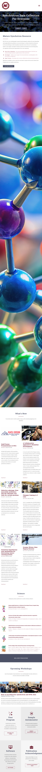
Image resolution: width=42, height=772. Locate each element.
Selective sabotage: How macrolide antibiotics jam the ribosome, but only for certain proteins (10, 484)
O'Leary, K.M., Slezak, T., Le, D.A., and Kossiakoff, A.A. (19, 608)
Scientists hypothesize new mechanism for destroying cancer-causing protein (10, 540)
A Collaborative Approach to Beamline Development (31, 433)
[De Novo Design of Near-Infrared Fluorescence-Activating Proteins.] (4, 645)
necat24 (25, 498)
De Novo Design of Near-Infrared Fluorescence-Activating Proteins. (21, 645)
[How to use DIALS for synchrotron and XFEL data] (21, 687)
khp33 (3, 447)
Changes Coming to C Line (31, 487)
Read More (3, 477)
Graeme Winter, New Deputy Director (31, 539)
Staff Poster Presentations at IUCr (10, 433)
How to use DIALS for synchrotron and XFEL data (18, 694)
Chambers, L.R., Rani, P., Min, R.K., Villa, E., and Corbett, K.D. (20, 639)
